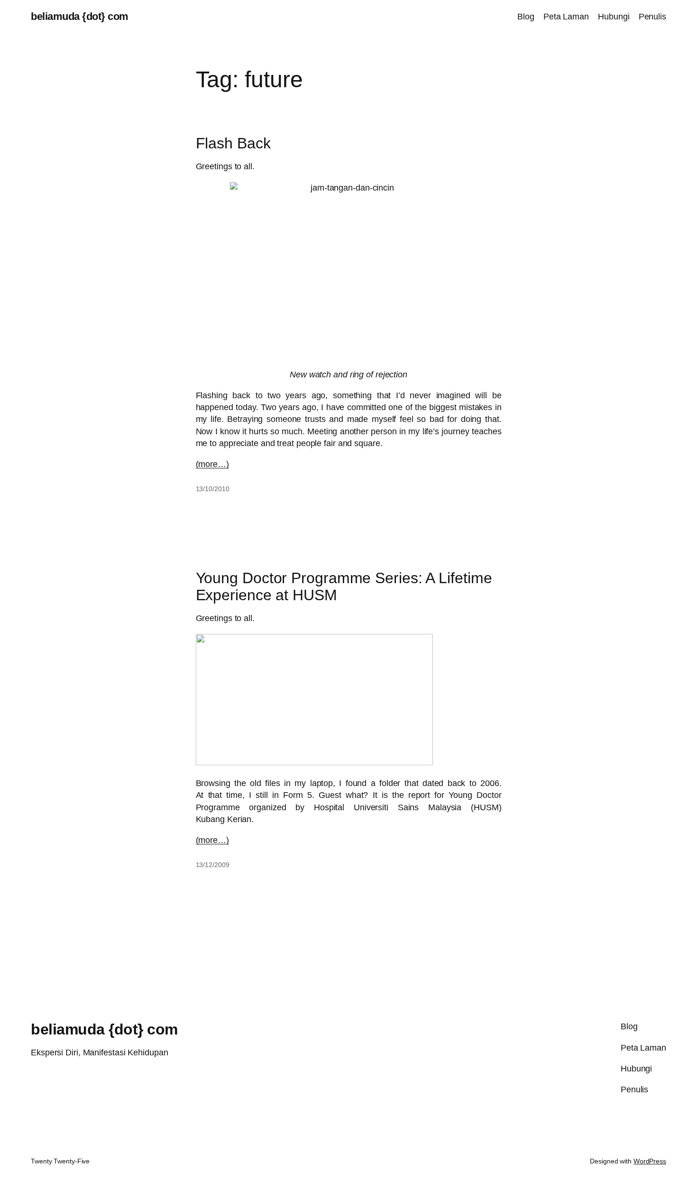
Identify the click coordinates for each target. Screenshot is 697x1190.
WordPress (649, 1161)
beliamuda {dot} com (79, 16)
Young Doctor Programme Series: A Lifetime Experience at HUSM (344, 586)
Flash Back (233, 143)
